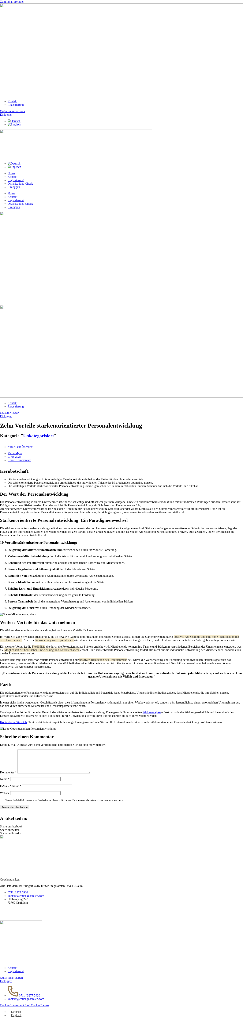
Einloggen (14, 187)
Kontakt (12, 176)
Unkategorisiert (38, 435)
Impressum (6, 909)
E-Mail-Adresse (10, 786)
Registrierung (16, 180)
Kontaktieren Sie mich (13, 722)
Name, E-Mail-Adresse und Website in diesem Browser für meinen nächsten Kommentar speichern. (64, 800)
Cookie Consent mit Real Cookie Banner (24, 1005)
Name (4, 779)
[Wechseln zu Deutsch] (14, 121)
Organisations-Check (20, 183)
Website (4, 793)
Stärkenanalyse (152, 712)
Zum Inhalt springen (12, 1)
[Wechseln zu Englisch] (14, 124)
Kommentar (8, 772)
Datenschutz (7, 915)
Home (11, 173)
